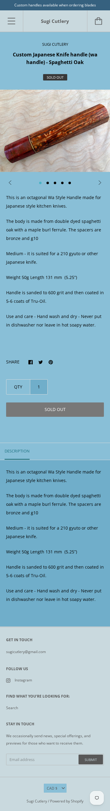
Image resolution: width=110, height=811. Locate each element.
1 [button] (40, 183)
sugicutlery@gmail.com (26, 651)
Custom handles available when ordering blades (55, 5)
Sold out (55, 409)
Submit (91, 759)
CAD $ (52, 788)
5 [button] (69, 183)
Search (12, 707)
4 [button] (62, 183)
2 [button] (47, 183)
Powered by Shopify (66, 801)
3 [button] (55, 183)
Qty (18, 387)
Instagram (23, 680)
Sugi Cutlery (37, 801)
